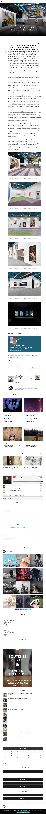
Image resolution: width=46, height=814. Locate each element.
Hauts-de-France (7, 625)
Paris (38, 367)
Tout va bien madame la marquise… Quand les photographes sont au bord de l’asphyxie (17, 718)
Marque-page (13, 361)
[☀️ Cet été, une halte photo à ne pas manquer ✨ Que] (36, 560)
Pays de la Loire (7, 631)
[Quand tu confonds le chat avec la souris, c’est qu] (23, 560)
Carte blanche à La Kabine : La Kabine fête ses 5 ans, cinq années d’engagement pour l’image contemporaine (9, 418)
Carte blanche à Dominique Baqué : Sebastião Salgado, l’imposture (20, 703)
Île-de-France (32, 367)
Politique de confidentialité (25, 812)
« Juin (4, 763)
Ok (17, 812)
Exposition (36, 366)
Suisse (5, 635)
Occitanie (5, 630)
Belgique (5, 634)
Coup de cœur (30, 366)
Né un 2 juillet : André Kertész (31, 467)
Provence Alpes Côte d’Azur (9, 632)
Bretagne (5, 621)
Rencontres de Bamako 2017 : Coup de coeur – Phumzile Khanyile (20, 693)
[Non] (44, 811)
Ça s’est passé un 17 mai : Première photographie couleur (18, 732)
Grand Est (5, 624)
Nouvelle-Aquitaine (7, 629)
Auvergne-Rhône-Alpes (8, 619)
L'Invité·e (22, 23)
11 (28, 755)
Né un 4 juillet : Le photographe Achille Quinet (29, 377)
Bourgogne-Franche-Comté (9, 620)
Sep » (6, 763)
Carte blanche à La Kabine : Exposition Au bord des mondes (9, 447)
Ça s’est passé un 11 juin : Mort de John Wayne (16, 722)
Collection (23, 366)
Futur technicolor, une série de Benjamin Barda (16, 727)
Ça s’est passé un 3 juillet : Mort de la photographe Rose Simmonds (12, 468)
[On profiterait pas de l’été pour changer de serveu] (9, 560)
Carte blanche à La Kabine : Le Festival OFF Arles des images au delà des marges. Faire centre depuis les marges (31, 418)
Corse (5, 623)
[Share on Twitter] (5, 43)
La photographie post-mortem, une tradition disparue (17, 698)
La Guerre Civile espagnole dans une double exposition (18, 737)
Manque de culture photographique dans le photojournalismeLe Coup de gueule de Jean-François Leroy (19, 709)
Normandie (6, 628)
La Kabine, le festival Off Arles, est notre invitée (31, 446)
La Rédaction (22, 32)
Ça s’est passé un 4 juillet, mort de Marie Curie (16, 713)
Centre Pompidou (16, 366)
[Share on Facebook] (5, 40)
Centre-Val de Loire (7, 622)
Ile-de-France (6, 626)
